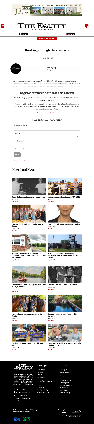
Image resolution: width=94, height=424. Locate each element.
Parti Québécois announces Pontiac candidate (65, 224)
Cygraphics (27, 411)
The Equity (51, 68)
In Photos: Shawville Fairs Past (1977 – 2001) (64, 197)
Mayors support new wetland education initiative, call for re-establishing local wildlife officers (64, 255)
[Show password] (77, 136)
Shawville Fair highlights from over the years (28, 197)
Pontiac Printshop (17, 411)
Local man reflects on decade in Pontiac (62, 285)
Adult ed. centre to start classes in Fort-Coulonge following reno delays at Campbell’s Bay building (29, 255)
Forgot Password (19, 161)
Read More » (15, 201)
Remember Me (20, 149)
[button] (2, 26)
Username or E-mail (20, 125)
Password (17, 133)
